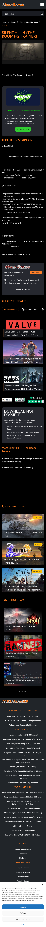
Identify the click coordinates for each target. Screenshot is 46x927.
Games (13, 22)
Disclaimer (23, 858)
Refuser (23, 913)
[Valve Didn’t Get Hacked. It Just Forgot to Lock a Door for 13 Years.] (23, 325)
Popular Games (23, 868)
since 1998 (35, 272)
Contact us (23, 853)
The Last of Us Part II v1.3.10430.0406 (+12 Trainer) (23, 817)
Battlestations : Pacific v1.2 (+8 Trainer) (23, 782)
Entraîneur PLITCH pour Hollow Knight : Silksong (23, 771)
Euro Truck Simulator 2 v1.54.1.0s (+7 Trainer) (23, 821)
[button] (43, 884)
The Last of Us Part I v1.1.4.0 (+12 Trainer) (23, 808)
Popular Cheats (23, 881)
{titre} (22, 924)
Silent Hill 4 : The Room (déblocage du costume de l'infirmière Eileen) (22, 460)
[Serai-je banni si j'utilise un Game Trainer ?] (23, 646)
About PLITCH (23, 129)
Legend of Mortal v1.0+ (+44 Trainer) (23, 735)
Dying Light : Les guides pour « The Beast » (23, 716)
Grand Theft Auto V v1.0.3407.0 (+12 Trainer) (23, 835)
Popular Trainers (23, 872)
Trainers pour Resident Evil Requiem (23, 725)
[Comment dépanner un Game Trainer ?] (23, 673)
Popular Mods (23, 877)
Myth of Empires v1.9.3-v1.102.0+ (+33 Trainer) (23, 813)
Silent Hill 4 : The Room (29, 22)
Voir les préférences (23, 919)
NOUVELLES (12, 309)
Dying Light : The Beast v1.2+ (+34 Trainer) (23, 748)
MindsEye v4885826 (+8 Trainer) (23, 767)
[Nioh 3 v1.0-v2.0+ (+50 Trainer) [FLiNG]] (23, 619)
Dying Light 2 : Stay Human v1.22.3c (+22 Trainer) (23, 797)
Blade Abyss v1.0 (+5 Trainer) (23, 830)
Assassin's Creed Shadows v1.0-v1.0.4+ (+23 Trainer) (23, 792)
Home (4, 22)
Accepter (23, 907)
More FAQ (23, 692)
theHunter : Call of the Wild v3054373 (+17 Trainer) (23, 739)
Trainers (5, 25)
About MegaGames (23, 849)
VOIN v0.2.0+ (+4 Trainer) (23, 826)
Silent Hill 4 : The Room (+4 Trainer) (17, 467)
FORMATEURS (31, 309)
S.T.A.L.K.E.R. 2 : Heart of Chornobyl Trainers (23, 720)
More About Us (23, 289)
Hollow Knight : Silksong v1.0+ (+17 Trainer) (23, 744)
